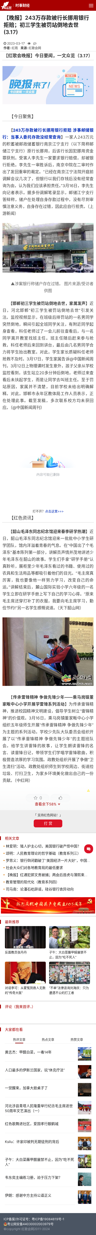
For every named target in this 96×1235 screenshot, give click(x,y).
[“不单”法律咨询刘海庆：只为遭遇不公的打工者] (69, 973)
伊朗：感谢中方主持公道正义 (28, 1195)
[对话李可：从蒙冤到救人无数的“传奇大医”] (25, 973)
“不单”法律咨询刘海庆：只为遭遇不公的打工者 (69, 990)
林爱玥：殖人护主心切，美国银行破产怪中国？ (43, 846)
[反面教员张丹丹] (25, 938)
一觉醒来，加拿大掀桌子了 (26, 1088)
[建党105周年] (48, 912)
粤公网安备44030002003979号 (30, 1224)
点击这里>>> (54, 511)
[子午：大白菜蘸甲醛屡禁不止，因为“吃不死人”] (69, 938)
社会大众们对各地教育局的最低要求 (34, 867)
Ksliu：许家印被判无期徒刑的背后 (32, 1141)
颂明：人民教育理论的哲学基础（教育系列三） (43, 853)
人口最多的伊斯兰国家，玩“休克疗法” (35, 1070)
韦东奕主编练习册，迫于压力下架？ (33, 1177)
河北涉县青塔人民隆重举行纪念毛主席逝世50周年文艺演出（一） (39, 1108)
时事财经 (22, 5)
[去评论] (88, 848)
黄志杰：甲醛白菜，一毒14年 (28, 1052)
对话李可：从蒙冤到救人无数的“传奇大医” (25, 990)
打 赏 (48, 823)
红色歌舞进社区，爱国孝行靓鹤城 (31, 1124)
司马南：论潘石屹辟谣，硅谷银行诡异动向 (40, 889)
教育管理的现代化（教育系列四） (32, 882)
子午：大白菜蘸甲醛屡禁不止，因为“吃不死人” (68, 954)
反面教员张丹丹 (16, 952)
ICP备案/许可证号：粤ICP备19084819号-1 (34, 1219)
